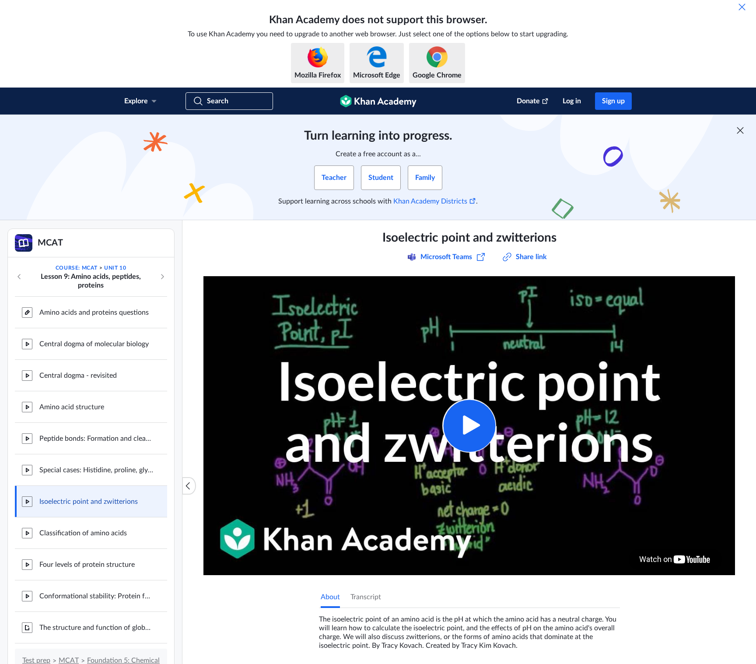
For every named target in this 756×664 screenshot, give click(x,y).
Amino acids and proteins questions (94, 312)
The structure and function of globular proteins (96, 627)
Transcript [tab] (365, 597)
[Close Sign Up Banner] (740, 130)
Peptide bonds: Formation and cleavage (96, 438)
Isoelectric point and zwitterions (88, 501)
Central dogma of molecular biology (94, 344)
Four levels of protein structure (87, 564)
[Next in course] (162, 276)
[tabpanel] (469, 629)
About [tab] (330, 597)
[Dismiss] (742, 7)
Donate (528, 101)
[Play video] (469, 425)
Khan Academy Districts (430, 201)
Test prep (36, 660)
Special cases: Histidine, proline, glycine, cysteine (96, 470)
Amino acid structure (71, 407)
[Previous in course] (19, 276)
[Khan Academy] (378, 101)
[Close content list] (189, 486)
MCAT (69, 660)
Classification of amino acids (83, 533)
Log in (572, 101)
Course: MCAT (77, 268)
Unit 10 (115, 268)
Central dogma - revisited (78, 375)
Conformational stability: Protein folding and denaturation (96, 596)
